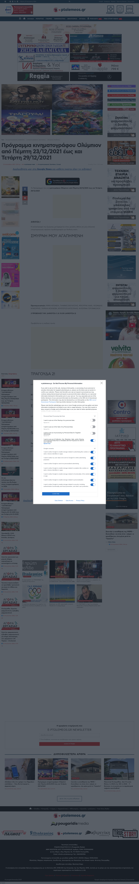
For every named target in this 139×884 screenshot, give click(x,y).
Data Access (69, 500)
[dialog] (69, 442)
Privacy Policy (80, 500)
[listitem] (69, 416)
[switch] (92, 420)
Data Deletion (59, 500)
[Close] (102, 383)
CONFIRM (55, 494)
